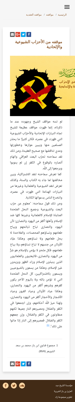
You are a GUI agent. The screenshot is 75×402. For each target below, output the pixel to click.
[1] (48, 326)
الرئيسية (62, 14)
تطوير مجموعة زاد (63, 397)
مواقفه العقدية (34, 14)
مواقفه (50, 14)
